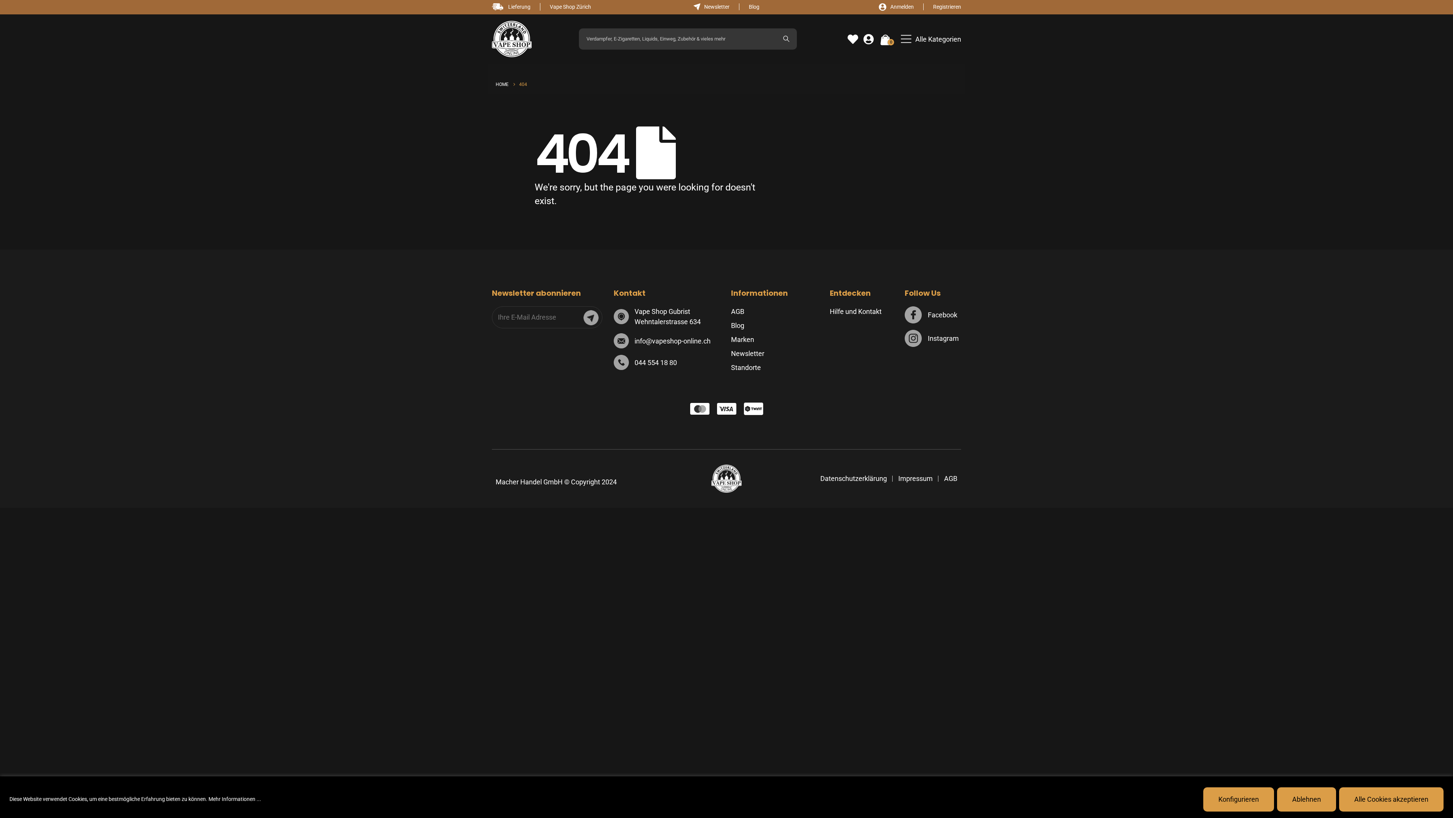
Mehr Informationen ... (234, 799)
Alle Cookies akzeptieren (1391, 799)
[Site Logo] (512, 39)
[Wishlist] (853, 39)
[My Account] (868, 39)
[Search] (786, 39)
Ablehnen (1306, 799)
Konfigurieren (1238, 799)
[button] (931, 39)
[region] (726, 797)
